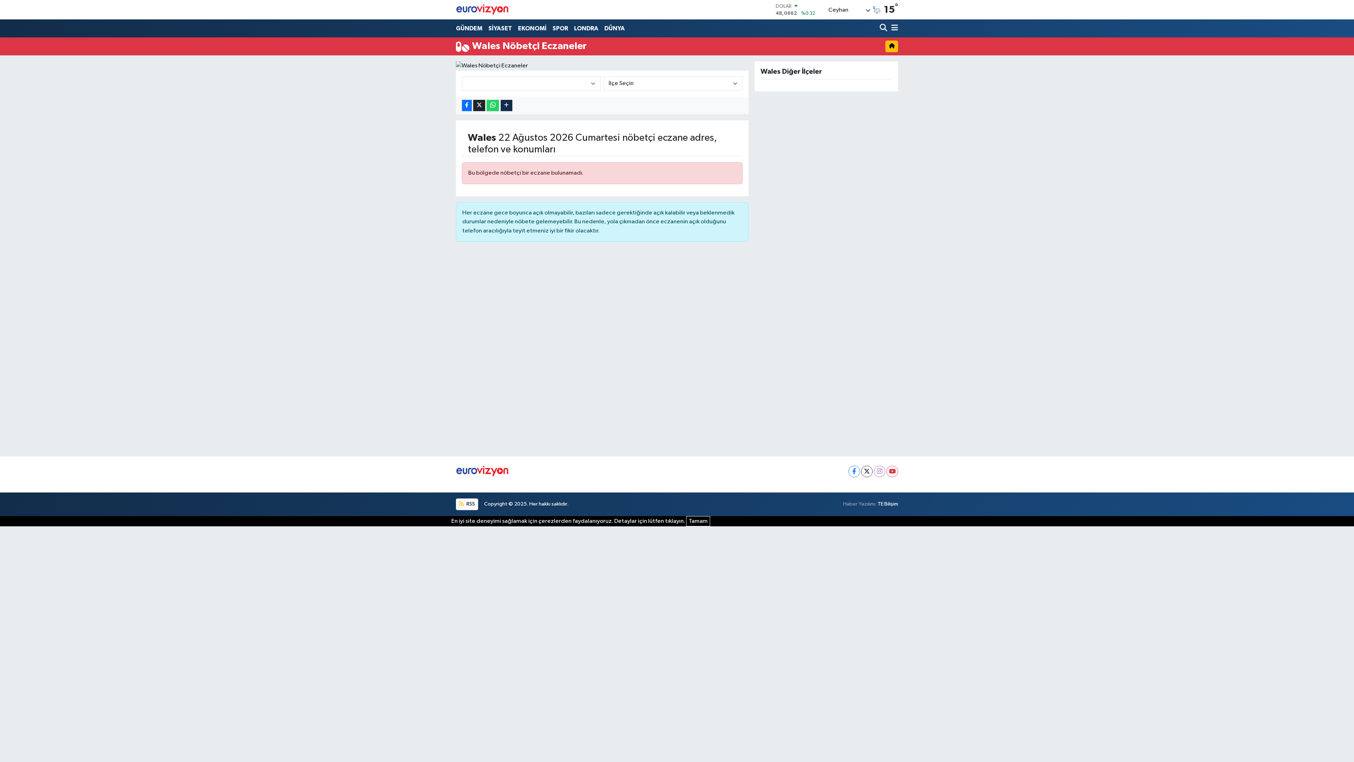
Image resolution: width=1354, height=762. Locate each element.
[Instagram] (879, 471)
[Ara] (884, 28)
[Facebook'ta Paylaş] (467, 105)
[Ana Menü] (893, 28)
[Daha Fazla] (506, 105)
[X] (867, 471)
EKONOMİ (532, 28)
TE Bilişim (888, 504)
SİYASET (500, 28)
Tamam (698, 521)
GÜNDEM (469, 28)
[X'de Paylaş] (479, 105)
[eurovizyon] (482, 9)
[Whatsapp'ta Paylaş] (493, 105)
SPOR (560, 28)
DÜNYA (614, 28)
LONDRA (586, 28)
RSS (470, 504)
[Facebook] (854, 471)
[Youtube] (892, 471)
